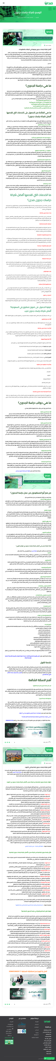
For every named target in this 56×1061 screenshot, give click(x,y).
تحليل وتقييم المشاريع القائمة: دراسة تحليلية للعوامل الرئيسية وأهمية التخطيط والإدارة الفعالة (22, 657)
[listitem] (28, 730)
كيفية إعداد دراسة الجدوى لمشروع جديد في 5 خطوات (30, 713)
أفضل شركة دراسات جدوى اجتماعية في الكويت (38, 767)
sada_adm (45, 742)
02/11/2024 (48, 45)
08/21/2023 (48, 763)
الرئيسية (37, 17)
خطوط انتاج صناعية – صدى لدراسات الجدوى (34, 846)
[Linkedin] (7, 742)
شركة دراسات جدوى (17, 772)
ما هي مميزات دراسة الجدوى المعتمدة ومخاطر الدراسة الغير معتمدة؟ (36, 717)
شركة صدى (34, 551)
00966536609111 (15, 971)
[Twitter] (5, 742)
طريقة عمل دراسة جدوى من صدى (23, 471)
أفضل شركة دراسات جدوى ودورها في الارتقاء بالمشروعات (35, 49)
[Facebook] (9, 742)
